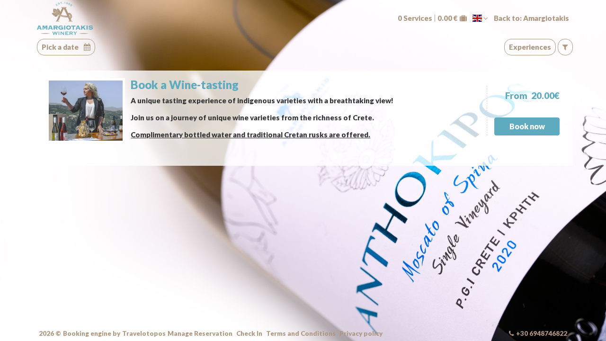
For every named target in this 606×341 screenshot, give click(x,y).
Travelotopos (144, 333)
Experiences (530, 47)
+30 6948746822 (541, 333)
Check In (249, 333)
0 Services (415, 18)
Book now (527, 126)
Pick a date (61, 47)
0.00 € (447, 18)
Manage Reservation (200, 333)
